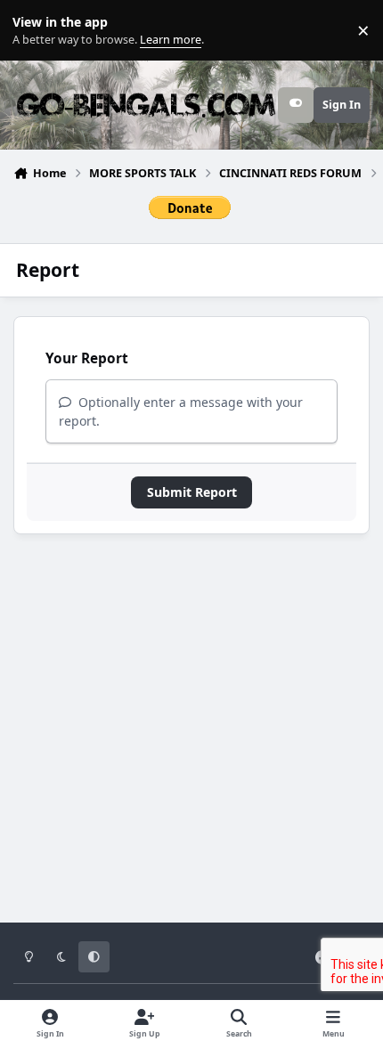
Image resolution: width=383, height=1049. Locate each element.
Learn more (34, 30)
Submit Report (192, 492)
